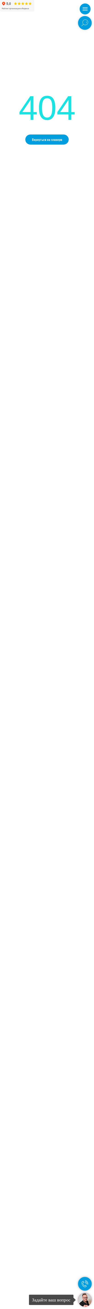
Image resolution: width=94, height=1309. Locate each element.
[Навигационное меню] (85, 9)
